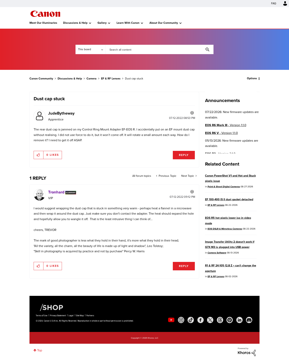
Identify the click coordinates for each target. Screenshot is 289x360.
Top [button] (39, 350)
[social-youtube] (171, 320)
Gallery (102, 23)
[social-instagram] (181, 320)
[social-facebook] (200, 320)
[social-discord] (249, 320)
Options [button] (252, 78)
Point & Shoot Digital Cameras (224, 186)
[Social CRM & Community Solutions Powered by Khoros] (247, 351)
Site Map (80, 315)
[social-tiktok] (191, 320)
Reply (184, 155)
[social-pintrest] (229, 320)
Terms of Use (41, 315)
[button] (38, 155)
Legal (71, 315)
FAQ (273, 3)
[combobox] (159, 49)
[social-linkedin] (239, 320)
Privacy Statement (58, 315)
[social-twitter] (210, 320)
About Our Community (163, 23)
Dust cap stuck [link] (134, 79)
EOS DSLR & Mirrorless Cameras (225, 229)
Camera (92, 79)
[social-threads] (220, 320)
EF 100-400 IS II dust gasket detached (229, 199)
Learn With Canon (128, 23)
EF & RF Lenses (111, 79)
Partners (90, 315)
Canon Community (45, 13)
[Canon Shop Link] (49, 307)
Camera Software (217, 252)
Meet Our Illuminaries (43, 23)
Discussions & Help (75, 23)
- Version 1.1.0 (225, 125)
